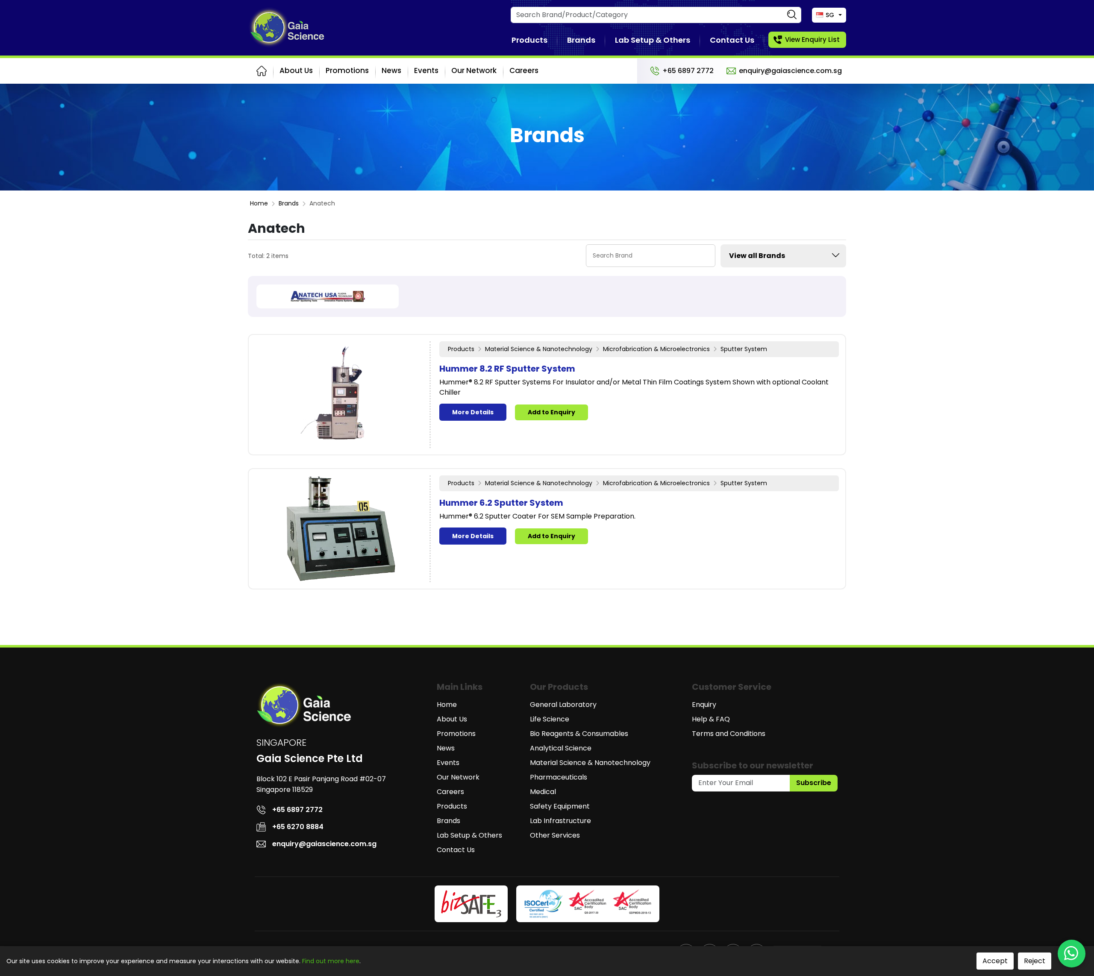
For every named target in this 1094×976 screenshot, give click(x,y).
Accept (995, 961)
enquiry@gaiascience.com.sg (790, 71)
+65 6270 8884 (297, 827)
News (391, 70)
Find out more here (330, 961)
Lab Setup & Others (652, 40)
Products (529, 40)
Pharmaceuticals (558, 777)
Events (426, 70)
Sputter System (744, 349)
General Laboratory (563, 704)
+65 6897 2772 (688, 71)
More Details (473, 412)
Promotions (347, 70)
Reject (1034, 961)
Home (259, 203)
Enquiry (704, 704)
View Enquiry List (812, 39)
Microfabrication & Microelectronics (656, 349)
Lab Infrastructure (560, 821)
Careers (523, 70)
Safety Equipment (560, 806)
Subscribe (813, 783)
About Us (296, 70)
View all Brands (757, 256)
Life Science (549, 719)
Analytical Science (560, 748)
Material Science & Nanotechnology (538, 349)
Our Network (474, 70)
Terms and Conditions (728, 734)
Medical (543, 792)
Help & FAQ (711, 719)
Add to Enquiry (551, 412)
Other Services (555, 835)
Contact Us (732, 40)
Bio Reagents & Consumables (579, 734)
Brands (581, 40)
